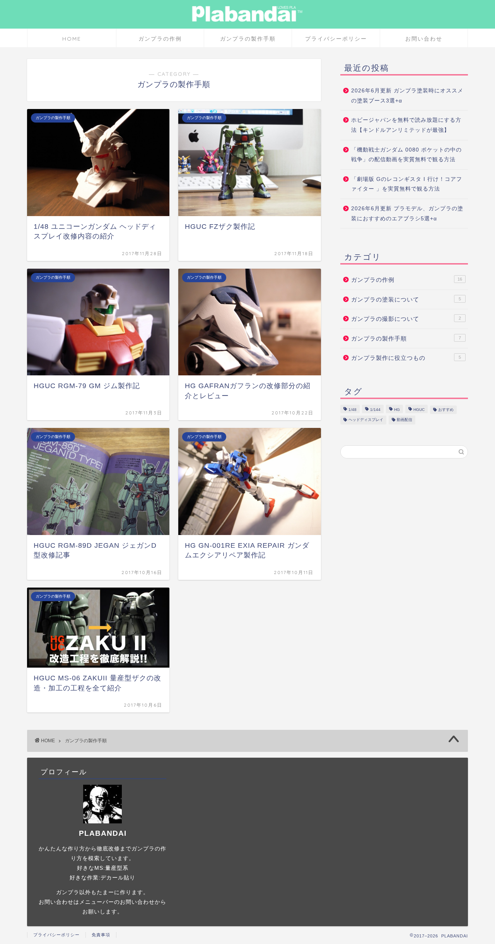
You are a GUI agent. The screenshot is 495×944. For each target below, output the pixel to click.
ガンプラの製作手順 (248, 38)
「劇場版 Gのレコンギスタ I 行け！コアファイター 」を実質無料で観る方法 (406, 184)
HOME (71, 38)
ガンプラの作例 (160, 38)
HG (397, 409)
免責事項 (101, 934)
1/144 (375, 409)
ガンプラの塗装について (406, 299)
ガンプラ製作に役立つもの (406, 357)
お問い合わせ (423, 38)
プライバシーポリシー (336, 38)
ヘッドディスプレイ (365, 420)
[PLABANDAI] (247, 23)
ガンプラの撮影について (406, 318)
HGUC (419, 409)
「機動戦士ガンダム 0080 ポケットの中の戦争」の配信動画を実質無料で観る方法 (406, 155)
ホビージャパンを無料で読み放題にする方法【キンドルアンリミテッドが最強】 (406, 125)
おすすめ (446, 409)
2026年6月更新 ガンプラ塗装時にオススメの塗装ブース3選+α (407, 96)
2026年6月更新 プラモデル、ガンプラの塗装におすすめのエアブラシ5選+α (407, 214)
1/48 (352, 409)
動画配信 (404, 420)
